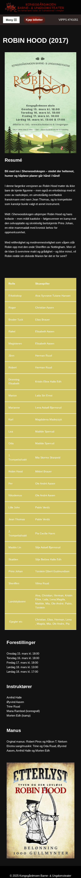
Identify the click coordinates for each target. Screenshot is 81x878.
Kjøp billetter (34, 19)
